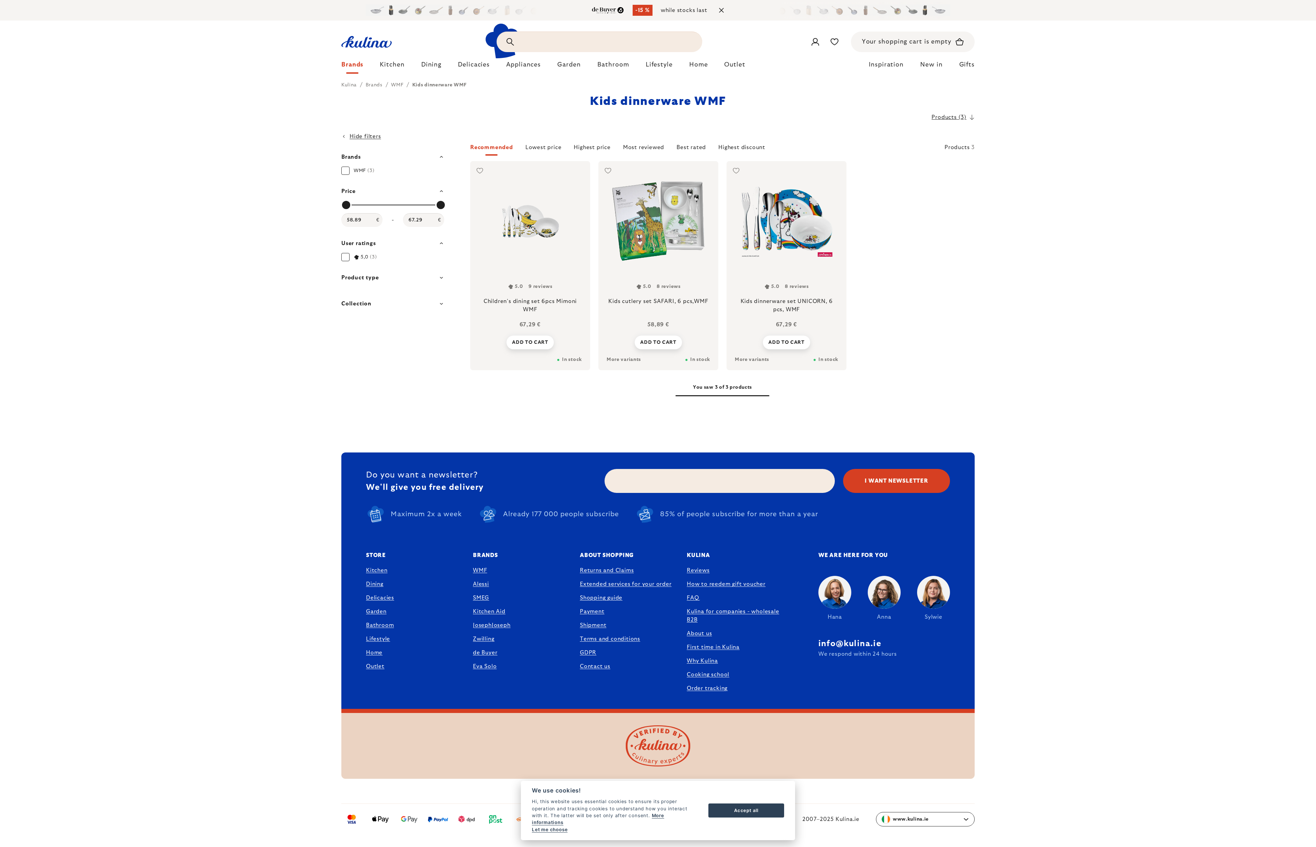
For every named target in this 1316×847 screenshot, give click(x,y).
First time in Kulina (713, 647)
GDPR (588, 652)
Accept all (746, 810)
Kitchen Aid (489, 611)
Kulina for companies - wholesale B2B (733, 615)
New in (931, 65)
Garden (376, 611)
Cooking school (708, 674)
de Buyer (485, 652)
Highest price (592, 147)
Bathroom (380, 625)
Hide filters (365, 136)
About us (699, 633)
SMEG (481, 598)
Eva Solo (485, 666)
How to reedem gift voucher (726, 584)
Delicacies (380, 598)
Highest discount (741, 147)
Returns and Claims (607, 570)
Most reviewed (643, 147)
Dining (374, 584)
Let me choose (550, 829)
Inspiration (886, 65)
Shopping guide (601, 598)
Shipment (593, 625)
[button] (722, 149)
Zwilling (483, 639)
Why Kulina (702, 661)
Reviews (698, 570)
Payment (592, 611)
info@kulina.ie (849, 644)
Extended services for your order (626, 584)
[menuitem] (352, 66)
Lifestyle (378, 639)
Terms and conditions (610, 639)
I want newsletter (896, 481)
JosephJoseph (492, 625)
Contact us (595, 666)
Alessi (481, 584)
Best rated (691, 147)
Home (374, 652)
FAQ (693, 598)
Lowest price (543, 147)
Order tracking (707, 688)
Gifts (967, 65)
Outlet (375, 666)
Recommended (491, 147)
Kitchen (377, 570)
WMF (480, 570)
